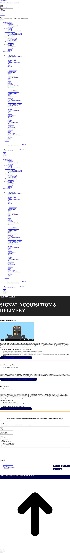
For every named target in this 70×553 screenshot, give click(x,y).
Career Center (6, 468)
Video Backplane (6, 446)
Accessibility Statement (8, 465)
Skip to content (3, 0)
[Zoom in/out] (4, 551)
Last (30, 425)
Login (1, 12)
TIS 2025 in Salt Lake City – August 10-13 (9, 2)
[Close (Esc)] (0, 551)
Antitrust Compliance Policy (9, 467)
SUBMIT (2, 460)
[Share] (1, 551)
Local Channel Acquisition (8, 444)
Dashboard (2, 15)
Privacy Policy (6, 466)
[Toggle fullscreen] (3, 551)
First (15, 425)
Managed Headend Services (9, 443)
